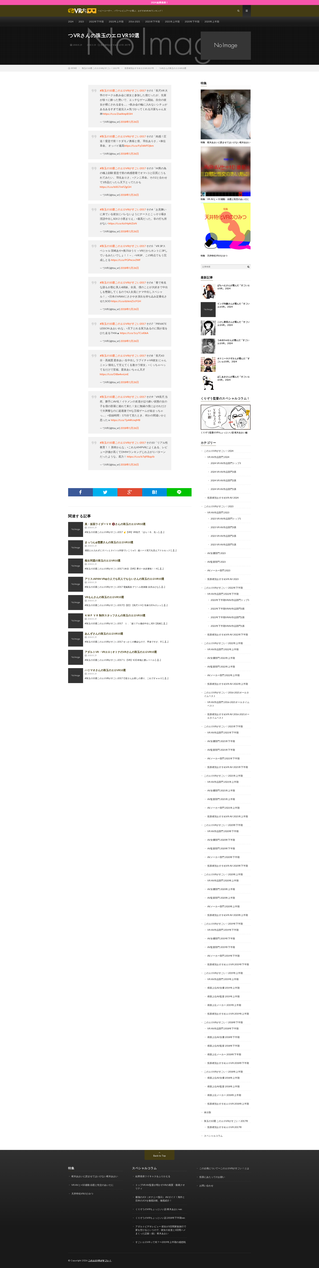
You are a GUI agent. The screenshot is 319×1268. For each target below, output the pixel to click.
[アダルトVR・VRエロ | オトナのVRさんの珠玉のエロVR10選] (75, 657)
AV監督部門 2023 (216, 561)
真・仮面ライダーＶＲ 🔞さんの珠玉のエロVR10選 (115, 523)
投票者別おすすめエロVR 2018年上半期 (228, 1103)
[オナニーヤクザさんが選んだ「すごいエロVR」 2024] (208, 364)
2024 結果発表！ (159, 2)
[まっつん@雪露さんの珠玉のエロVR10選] (75, 547)
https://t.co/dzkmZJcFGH (126, 301)
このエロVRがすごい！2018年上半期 (223, 1071)
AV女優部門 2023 (216, 553)
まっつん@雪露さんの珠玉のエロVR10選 (109, 542)
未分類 (207, 1112)
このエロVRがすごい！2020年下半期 (223, 825)
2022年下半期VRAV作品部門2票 (228, 617)
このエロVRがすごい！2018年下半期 (223, 1022)
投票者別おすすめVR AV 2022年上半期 (227, 683)
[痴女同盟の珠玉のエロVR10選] (75, 566)
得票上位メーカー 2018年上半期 (224, 1095)
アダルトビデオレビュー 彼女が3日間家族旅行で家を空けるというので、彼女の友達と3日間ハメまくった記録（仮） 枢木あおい (160, 1230)
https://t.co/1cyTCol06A (134, 332)
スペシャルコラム (213, 1135)
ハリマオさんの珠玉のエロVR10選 (105, 670)
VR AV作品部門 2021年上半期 (223, 781)
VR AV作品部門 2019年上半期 (223, 979)
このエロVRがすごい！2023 (218, 506)
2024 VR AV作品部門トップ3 (226, 463)
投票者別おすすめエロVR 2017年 (116, 45)
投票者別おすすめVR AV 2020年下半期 (227, 865)
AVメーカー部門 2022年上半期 (223, 675)
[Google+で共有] (129, 492)
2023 (81, 21)
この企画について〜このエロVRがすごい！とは (224, 1168)
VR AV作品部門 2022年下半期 (223, 593)
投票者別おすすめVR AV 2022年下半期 (227, 634)
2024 (70, 21)
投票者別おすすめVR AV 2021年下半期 (227, 767)
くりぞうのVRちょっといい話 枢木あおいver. (158, 1209)
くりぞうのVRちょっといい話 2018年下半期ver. (160, 1217)
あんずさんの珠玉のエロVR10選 (104, 633)
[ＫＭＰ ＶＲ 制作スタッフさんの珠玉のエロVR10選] (75, 620)
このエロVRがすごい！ (100, 1260)
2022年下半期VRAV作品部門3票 (228, 608)
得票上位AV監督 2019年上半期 (223, 996)
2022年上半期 (116, 21)
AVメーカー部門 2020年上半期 (223, 906)
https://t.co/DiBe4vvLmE (114, 374)
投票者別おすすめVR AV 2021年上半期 (227, 816)
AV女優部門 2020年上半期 (221, 889)
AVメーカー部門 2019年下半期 (223, 955)
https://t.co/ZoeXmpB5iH (118, 113)
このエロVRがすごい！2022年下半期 (223, 587)
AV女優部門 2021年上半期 (221, 790)
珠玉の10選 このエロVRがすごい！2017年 (226, 1121)
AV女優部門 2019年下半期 (221, 938)
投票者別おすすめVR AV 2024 (223, 497)
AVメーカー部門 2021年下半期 (223, 758)
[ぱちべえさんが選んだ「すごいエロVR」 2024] (208, 291)
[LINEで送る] (179, 492)
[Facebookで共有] (80, 492)
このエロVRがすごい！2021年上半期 (223, 775)
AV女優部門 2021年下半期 (221, 741)
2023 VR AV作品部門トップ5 (226, 518)
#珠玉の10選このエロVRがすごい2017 (123, 90)
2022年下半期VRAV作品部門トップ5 (230, 600)
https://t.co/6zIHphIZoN (122, 223)
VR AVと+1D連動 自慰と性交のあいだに (92, 1184)
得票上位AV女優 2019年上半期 (223, 987)
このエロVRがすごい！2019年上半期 (223, 973)
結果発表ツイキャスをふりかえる (152, 1176)
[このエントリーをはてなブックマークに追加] (154, 492)
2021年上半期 (172, 21)
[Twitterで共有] (105, 492)
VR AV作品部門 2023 (218, 512)
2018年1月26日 (129, 121)
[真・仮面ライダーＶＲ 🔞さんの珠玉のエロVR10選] (75, 529)
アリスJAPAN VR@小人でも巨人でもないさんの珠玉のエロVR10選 (124, 578)
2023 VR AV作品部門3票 (223, 527)
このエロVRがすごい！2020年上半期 (223, 874)
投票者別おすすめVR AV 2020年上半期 (227, 915)
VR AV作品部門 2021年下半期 (223, 732)
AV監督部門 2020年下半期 (221, 848)
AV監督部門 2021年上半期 (221, 799)
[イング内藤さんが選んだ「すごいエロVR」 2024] (208, 309)
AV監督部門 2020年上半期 (221, 897)
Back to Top (159, 1155)
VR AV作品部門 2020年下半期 (223, 831)
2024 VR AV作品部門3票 (223, 471)
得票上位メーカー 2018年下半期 (224, 1054)
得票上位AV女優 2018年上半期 (223, 1077)
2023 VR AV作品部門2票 (223, 535)
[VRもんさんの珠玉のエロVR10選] (75, 602)
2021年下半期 (152, 21)
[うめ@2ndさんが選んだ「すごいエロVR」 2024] (208, 346)
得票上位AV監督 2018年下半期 (223, 1045)
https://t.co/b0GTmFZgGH (115, 186)
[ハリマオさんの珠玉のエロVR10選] (75, 675)
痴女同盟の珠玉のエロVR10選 (102, 560)
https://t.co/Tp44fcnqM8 (125, 420)
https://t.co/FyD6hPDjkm (139, 145)
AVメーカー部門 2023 (218, 570)
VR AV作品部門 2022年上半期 (223, 649)
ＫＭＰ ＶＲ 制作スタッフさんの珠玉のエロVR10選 (115, 615)
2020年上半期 (212, 21)
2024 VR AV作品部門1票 (223, 489)
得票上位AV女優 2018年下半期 (223, 1037)
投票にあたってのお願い (212, 1176)
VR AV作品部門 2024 (218, 457)
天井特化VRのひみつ (82, 1193)
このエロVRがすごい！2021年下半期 (223, 726)
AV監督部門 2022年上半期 (221, 666)
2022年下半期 (96, 21)
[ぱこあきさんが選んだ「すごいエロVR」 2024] (208, 382)
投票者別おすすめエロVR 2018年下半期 (228, 1063)
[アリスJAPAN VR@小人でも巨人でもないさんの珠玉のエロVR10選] (75, 584)
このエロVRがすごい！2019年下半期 (223, 923)
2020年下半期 (192, 21)
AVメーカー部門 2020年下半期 (223, 857)
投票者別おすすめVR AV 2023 (223, 579)
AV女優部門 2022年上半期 (221, 658)
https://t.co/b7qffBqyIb (141, 456)
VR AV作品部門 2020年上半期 (223, 880)
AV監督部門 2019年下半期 (221, 947)
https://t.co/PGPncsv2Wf (125, 259)
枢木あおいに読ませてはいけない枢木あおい (94, 1176)
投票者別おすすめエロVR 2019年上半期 (228, 1013)
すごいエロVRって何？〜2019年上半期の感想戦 (160, 1242)
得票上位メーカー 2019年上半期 (224, 1005)
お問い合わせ (206, 1185)
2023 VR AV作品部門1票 (223, 544)
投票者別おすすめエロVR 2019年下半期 (228, 964)
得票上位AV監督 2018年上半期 (223, 1086)
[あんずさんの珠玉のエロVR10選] (75, 639)
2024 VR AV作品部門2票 (223, 480)
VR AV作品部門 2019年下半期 (223, 929)
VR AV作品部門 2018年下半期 (223, 1028)
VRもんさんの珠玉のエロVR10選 (104, 597)
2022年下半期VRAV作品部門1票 (228, 625)
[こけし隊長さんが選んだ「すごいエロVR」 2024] (208, 327)
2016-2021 (134, 21)
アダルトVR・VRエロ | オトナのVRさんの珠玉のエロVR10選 (121, 651)
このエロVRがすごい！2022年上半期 (223, 643)
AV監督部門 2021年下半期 (221, 749)
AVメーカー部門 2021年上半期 (223, 807)
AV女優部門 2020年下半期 (221, 839)
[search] (248, 266)
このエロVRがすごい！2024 (218, 450)
